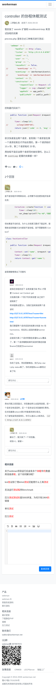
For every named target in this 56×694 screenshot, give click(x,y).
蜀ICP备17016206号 (11, 680)
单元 (9, 508)
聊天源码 (6, 606)
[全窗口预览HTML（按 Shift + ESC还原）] (38, 526)
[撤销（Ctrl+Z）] (8, 526)
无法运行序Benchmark (19, 490)
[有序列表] (25, 526)
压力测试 (6, 625)
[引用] (16, 526)
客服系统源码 (7, 602)
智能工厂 (41, 670)
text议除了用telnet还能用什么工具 (26, 482)
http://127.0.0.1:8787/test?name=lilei (26, 313)
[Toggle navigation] (50, 4)
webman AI (7, 599)
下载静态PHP (7, 618)
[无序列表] (21, 526)
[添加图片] (34, 526)
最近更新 (6, 615)
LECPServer (29, 670)
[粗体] (12, 526)
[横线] (29, 526)
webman (5, 596)
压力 (9, 516)
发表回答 (45, 569)
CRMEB (18, 670)
